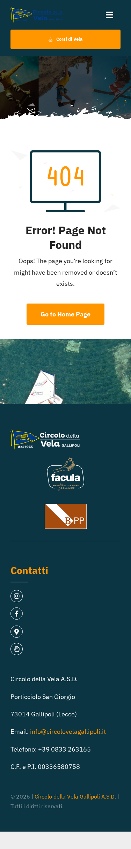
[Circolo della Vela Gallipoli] (36, 10)
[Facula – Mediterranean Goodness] (65, 460)
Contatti (29, 570)
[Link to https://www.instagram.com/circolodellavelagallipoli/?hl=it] (16, 596)
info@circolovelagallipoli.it (68, 732)
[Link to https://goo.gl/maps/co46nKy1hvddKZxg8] (16, 632)
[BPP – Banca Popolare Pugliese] (66, 507)
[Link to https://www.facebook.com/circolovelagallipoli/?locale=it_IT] (16, 613)
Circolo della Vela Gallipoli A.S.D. (75, 796)
